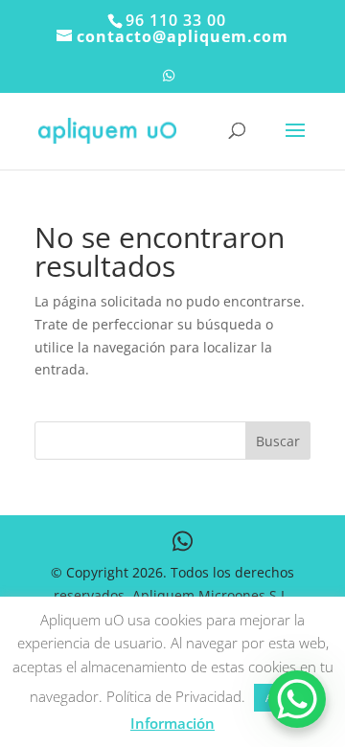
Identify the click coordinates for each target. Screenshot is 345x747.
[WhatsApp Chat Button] (297, 699)
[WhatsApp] (168, 81)
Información (172, 723)
